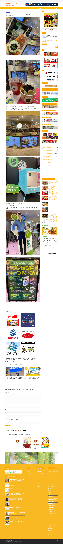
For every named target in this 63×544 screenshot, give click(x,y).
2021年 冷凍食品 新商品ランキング (48, 156)
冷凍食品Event (8, 12)
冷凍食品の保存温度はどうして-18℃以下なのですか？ (17, 488)
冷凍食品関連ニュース (51, 482)
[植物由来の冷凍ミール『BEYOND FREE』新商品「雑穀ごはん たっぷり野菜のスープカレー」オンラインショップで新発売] (50, 227)
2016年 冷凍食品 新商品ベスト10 (48, 171)
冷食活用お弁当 (50, 484)
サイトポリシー (29, 475)
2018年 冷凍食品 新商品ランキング (48, 165)
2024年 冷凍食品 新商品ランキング (48, 147)
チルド (49, 490)
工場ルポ (49, 492)
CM (48, 488)
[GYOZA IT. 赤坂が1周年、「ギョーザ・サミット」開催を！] (32, 367)
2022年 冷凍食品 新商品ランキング (48, 153)
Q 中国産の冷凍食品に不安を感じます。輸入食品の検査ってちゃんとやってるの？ (52, 220)
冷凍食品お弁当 (39, 475)
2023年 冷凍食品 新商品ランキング (48, 150)
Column (34, 8)
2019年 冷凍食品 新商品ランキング (48, 162)
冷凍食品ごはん (26, 8)
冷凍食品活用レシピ (51, 511)
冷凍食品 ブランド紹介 (51, 475)
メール (6, 409)
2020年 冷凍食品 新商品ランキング (48, 159)
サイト (6, 413)
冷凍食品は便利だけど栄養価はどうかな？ (15, 507)
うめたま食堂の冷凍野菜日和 (52, 471)
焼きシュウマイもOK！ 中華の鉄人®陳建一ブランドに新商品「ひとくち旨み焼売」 (31, 359)
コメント (7, 392)
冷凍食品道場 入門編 (51, 480)
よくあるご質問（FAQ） (40, 8)
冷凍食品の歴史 (39, 480)
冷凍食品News (8, 8)
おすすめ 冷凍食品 (40, 473)
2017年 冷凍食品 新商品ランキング (48, 168)
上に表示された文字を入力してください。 (12, 419)
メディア (49, 473)
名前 (6, 404)
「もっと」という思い (10, 381)
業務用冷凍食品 (50, 486)
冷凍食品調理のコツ (51, 513)
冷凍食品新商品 (14, 8)
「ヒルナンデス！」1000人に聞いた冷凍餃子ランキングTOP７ (53, 182)
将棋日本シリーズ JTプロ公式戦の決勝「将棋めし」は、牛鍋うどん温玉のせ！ (13, 359)
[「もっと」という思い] (14, 367)
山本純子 (13, 15)
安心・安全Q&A (20, 8)
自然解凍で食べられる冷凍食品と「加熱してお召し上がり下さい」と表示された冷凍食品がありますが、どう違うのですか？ (49, 210)
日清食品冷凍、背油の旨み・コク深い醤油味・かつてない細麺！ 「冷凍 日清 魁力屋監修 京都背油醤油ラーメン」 (49, 198)
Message (49, 532)
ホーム (28, 471)
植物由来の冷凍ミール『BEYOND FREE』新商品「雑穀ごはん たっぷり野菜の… (50, 241)
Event (31, 8)
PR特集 (49, 494)
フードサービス (50, 496)
